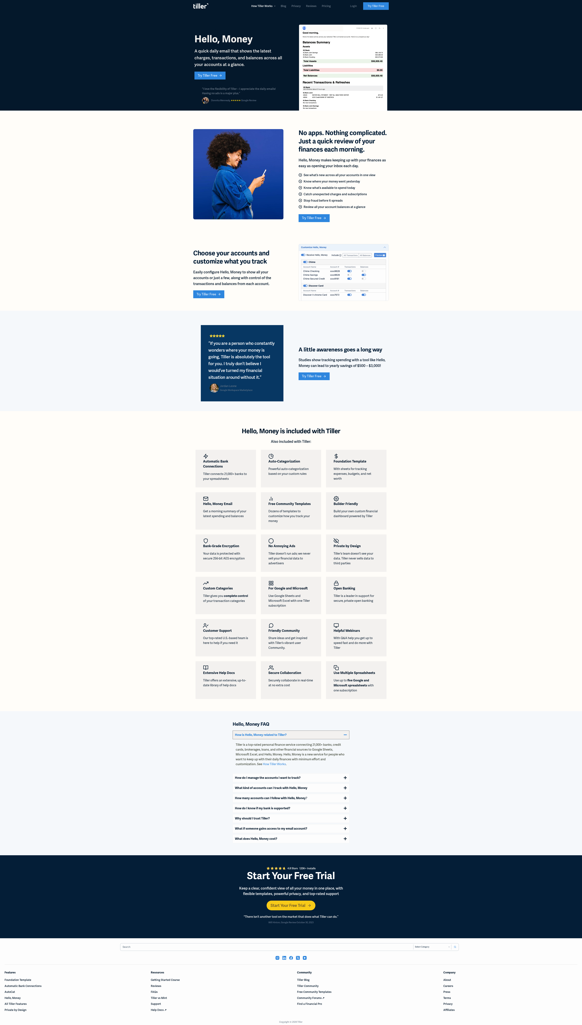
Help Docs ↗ (159, 1010)
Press (446, 992)
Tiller (300, 1021)
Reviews (311, 6)
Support (156, 1004)
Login (353, 6)
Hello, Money (13, 998)
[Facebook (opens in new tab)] (291, 958)
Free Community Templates (314, 992)
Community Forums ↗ (310, 998)
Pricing (326, 6)
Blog (283, 6)
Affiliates (449, 1010)
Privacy (296, 6)
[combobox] (266, 947)
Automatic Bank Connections (23, 986)
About (447, 980)
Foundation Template (18, 980)
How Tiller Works (262, 6)
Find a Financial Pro (309, 1004)
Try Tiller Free (376, 6)
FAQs (154, 992)
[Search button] (455, 947)
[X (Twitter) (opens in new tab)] (298, 958)
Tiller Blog (303, 980)
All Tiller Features (16, 1004)
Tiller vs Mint (159, 998)
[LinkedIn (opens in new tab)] (284, 958)
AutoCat (10, 992)
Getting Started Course (165, 980)
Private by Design (16, 1010)
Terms (447, 998)
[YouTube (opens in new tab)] (305, 958)
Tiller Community (308, 986)
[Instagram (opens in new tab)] (277, 958)
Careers (448, 986)
